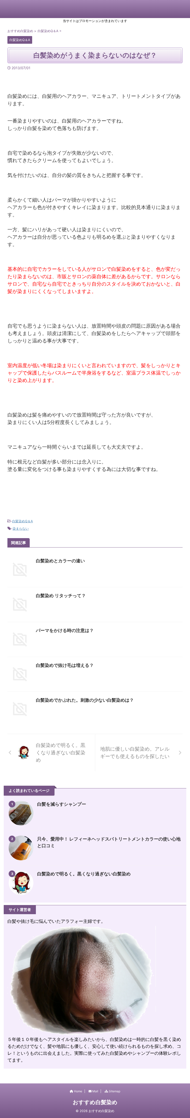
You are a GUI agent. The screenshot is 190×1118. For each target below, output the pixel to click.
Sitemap (114, 1091)
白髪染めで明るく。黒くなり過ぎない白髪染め (84, 873)
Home (77, 1091)
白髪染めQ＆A (22, 521)
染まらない (21, 528)
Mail (95, 1091)
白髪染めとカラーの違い (60, 560)
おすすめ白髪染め (95, 1102)
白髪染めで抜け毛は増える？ (65, 665)
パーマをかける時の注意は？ (65, 630)
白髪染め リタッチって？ (61, 595)
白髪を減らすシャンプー (61, 804)
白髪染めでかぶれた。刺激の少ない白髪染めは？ (85, 700)
